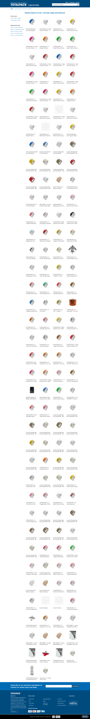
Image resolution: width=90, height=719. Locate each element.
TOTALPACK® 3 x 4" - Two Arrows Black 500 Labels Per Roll (31, 608)
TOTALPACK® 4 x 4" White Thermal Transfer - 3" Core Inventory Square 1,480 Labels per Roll (59, 503)
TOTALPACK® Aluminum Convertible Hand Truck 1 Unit (32, 678)
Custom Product (57, 608)
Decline (58, 716)
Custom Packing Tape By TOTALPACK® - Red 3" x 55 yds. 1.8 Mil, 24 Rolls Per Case (31, 187)
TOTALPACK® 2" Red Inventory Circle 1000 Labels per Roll (31, 363)
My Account (72, 2)
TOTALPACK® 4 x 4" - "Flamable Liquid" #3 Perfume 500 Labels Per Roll (45, 328)
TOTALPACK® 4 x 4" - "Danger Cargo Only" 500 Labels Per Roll (72, 292)
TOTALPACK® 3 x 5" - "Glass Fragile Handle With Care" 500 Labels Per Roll (58, 626)
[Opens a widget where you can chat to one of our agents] (85, 716)
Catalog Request (46, 699)
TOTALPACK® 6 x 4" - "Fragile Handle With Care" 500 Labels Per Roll (72, 573)
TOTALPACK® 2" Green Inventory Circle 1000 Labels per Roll (72, 556)
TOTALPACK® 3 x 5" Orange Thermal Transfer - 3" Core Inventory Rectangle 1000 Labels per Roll (44, 47)
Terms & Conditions (62, 705)
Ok (53, 716)
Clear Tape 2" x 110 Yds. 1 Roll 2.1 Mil (45, 678)
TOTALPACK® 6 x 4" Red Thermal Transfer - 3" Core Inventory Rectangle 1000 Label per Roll (72, 82)
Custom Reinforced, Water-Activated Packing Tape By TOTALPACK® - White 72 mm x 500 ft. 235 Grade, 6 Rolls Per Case (32, 591)
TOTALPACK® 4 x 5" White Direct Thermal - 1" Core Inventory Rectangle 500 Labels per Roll (45, 135)
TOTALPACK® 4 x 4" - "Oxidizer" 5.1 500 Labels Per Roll (58, 275)
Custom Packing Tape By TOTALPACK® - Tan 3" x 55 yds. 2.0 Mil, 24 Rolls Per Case (72, 152)
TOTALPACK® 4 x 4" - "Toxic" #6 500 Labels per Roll (45, 275)
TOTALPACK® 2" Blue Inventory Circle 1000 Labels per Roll (45, 398)
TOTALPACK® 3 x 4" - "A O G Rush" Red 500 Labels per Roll (58, 380)
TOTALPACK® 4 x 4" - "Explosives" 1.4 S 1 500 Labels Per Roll (45, 626)
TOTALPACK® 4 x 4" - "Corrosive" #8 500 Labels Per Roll (31, 257)
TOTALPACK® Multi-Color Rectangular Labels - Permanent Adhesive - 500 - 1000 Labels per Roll (31, 29)
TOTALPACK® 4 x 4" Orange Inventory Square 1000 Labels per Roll (45, 468)
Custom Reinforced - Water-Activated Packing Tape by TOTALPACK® (58, 187)
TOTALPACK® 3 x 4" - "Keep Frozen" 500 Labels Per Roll (31, 485)
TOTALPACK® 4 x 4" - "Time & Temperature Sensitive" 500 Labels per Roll (31, 520)
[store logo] (19, 4)
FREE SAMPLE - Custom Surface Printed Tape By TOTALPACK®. (45, 205)
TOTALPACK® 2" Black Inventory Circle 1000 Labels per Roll (72, 222)
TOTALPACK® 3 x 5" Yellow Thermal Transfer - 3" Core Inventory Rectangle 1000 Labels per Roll (73, 29)
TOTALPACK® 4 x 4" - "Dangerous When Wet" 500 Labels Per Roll (32, 310)
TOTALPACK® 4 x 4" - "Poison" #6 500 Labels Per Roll (45, 257)
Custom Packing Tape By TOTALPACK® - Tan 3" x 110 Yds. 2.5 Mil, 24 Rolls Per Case (72, 520)
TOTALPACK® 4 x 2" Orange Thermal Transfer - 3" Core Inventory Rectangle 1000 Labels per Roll (44, 82)
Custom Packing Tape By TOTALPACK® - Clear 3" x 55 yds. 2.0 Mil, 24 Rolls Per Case (45, 170)
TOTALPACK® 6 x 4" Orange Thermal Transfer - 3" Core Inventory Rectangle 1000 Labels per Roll (71, 99)
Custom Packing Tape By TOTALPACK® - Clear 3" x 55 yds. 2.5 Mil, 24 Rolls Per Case (59, 170)
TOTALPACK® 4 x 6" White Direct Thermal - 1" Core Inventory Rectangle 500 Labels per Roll (72, 117)
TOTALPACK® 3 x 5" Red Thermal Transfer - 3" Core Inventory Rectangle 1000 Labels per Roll (45, 64)
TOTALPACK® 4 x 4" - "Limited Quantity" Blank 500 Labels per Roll (45, 345)
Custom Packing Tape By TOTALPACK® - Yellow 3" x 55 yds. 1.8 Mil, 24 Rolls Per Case (32, 170)
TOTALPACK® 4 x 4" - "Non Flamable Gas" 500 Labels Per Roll (45, 292)
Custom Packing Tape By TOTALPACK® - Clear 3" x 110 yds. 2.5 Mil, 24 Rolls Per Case (45, 450)
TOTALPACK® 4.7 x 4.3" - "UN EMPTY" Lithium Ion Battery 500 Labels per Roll (72, 398)
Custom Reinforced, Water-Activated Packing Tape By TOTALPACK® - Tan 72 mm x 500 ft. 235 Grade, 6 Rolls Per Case (45, 591)
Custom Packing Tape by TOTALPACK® (58, 152)
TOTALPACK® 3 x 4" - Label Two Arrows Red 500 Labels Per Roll (72, 205)
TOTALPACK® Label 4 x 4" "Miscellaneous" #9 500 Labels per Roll (72, 187)
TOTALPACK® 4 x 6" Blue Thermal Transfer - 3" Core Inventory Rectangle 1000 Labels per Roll (59, 117)
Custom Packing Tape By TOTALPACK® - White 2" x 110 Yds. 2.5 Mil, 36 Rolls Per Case (32, 468)
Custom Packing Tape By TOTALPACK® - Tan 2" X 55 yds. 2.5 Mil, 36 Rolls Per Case (59, 538)
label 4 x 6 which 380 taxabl (17, 35)
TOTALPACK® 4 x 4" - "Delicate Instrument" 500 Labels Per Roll (45, 415)
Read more (13, 711)
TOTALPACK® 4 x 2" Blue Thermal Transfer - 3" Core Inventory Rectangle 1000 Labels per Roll (59, 64)
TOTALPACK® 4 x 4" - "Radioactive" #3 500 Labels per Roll (72, 240)
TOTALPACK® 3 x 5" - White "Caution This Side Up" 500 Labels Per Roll (59, 573)
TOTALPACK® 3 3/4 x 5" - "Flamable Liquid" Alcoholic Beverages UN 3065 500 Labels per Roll (32, 415)
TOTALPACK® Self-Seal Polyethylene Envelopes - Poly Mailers (32, 661)
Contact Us (31, 705)
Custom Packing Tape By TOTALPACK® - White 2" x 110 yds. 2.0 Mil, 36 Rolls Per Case (72, 415)
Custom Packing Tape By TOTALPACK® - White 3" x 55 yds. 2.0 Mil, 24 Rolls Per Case (45, 187)
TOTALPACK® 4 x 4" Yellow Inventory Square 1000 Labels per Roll (73, 485)
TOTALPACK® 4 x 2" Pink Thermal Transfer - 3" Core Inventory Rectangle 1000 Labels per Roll (32, 82)
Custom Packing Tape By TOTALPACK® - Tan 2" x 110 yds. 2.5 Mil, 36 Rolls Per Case (45, 538)
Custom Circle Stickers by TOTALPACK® (45, 152)
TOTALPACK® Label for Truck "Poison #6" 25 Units (31, 626)
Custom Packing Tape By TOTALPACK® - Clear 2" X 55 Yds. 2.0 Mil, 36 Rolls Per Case (72, 433)
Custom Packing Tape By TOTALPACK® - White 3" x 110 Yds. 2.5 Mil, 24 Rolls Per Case (59, 520)
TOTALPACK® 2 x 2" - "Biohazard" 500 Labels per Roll (45, 240)
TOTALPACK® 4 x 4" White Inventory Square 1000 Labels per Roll (59, 135)
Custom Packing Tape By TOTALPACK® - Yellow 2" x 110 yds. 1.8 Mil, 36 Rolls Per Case (59, 468)
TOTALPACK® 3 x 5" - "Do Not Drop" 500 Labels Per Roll (31, 503)
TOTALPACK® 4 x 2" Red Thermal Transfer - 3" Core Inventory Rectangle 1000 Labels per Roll (72, 64)
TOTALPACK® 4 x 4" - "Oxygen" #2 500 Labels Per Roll (59, 240)
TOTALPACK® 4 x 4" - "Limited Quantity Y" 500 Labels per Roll (73, 328)
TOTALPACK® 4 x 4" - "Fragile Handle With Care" (31, 222)
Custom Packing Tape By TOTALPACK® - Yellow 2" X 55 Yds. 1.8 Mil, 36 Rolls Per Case (32, 450)
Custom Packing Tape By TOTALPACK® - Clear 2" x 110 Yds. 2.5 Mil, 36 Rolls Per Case (45, 573)
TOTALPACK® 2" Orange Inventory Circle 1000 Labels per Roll (45, 380)
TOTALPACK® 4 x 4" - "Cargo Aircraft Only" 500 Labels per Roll (58, 345)
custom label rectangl (15, 20)
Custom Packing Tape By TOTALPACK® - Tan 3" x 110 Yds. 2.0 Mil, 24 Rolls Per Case (32, 433)
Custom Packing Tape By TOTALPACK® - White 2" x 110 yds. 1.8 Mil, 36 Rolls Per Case (59, 450)
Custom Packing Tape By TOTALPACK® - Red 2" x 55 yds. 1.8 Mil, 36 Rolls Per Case (72, 170)
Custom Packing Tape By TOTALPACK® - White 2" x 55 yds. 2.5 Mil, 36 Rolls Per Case (72, 538)
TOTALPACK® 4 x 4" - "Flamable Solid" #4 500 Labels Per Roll (31, 292)
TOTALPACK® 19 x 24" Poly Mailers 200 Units (58, 661)
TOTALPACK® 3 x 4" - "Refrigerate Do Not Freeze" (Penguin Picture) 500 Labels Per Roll (72, 591)
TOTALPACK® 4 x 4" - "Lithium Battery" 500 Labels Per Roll (72, 257)
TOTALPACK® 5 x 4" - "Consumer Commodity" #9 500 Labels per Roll (45, 310)
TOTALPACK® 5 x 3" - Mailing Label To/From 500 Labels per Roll (58, 205)
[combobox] (64, 4)
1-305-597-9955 (33, 5)
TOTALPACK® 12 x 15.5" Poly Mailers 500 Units (72, 643)
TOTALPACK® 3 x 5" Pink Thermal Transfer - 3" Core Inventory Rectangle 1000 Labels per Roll (32, 47)
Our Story (60, 699)
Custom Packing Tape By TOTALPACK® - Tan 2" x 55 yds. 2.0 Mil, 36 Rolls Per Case (32, 538)
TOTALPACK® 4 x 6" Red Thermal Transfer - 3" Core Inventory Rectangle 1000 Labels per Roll (45, 29)
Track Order (31, 703)
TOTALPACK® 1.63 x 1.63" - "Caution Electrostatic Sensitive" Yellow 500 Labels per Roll (58, 310)
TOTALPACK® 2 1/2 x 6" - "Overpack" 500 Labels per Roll (32, 573)
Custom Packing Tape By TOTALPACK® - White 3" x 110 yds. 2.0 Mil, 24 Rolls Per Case (45, 520)
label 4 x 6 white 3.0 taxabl (16, 31)
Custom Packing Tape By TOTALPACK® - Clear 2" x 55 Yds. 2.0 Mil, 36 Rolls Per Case (45, 485)
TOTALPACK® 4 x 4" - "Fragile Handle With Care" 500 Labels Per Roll (58, 556)
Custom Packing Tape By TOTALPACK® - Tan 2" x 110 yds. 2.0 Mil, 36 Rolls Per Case (59, 433)
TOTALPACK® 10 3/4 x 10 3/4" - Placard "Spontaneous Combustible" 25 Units (45, 661)
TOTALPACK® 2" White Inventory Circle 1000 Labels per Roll (58, 222)
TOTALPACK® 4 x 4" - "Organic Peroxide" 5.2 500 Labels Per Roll (31, 328)
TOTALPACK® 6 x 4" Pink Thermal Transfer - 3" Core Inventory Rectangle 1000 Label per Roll (45, 99)
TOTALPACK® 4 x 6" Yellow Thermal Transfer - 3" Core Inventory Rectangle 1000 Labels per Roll (59, 99)
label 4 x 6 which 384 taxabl (17, 27)
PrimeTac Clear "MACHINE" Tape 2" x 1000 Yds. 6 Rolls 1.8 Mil (72, 661)
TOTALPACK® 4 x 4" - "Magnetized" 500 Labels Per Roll (31, 240)
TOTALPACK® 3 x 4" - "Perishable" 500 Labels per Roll (45, 222)
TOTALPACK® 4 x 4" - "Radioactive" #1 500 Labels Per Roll (31, 275)
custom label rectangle (16, 18)
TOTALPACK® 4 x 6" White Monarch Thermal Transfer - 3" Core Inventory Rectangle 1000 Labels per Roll (31, 135)
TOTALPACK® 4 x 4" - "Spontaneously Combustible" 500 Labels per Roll (72, 503)
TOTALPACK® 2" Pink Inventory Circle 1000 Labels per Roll (31, 380)
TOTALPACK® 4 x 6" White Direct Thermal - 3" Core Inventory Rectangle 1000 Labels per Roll (58, 29)
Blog (44, 701)
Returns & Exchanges (45, 704)
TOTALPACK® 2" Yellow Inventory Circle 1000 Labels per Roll (58, 328)
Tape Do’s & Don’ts (62, 701)
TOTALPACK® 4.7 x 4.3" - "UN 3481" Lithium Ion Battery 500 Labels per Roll (72, 363)
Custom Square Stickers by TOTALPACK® (32, 152)
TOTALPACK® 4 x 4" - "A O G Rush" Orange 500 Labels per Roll (72, 380)
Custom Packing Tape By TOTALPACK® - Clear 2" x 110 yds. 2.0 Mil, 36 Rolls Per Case (45, 433)
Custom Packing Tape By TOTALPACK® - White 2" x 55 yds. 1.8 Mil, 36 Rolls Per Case (72, 450)
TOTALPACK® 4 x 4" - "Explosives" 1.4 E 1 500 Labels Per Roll (45, 363)
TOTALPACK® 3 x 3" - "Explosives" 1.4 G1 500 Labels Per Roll (72, 310)
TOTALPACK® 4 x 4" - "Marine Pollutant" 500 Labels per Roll (72, 275)
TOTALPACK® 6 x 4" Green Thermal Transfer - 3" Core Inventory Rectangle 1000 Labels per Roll (32, 99)
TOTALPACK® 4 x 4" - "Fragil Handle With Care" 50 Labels (45, 556)
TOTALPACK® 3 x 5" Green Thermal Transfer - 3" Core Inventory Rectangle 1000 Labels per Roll (73, 47)
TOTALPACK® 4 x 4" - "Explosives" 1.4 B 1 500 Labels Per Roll (59, 363)
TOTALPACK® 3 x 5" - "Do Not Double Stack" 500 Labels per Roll (72, 608)
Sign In (67, 2)
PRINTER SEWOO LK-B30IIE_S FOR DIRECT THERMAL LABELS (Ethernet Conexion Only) (31, 398)
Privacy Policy (60, 703)
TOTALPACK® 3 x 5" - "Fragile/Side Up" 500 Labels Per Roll (45, 503)
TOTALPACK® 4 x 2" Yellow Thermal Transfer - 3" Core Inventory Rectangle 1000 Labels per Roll (59, 82)
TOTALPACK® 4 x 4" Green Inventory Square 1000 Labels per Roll (59, 398)
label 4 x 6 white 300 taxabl (17, 33)
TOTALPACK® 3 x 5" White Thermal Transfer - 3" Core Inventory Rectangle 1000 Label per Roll (32, 64)
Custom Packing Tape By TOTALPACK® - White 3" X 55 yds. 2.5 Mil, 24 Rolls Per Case (72, 468)
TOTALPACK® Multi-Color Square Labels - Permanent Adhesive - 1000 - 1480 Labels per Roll (72, 135)
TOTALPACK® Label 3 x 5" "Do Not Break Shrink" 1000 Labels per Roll (32, 205)
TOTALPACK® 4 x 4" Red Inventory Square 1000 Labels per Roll (72, 345)
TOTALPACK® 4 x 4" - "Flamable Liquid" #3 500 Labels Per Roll (58, 292)
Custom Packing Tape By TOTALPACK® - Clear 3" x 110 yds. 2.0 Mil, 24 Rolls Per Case (31, 556)
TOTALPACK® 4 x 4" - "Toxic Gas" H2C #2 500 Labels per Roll (31, 345)
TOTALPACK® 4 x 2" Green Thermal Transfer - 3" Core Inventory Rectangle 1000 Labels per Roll (59, 47)
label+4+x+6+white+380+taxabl (17, 29)
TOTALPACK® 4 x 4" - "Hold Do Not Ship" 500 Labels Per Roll (59, 591)
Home (12, 8)
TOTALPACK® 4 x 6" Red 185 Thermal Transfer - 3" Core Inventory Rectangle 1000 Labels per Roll (32, 117)
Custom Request (44, 608)
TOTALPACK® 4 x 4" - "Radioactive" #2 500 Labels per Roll (58, 257)
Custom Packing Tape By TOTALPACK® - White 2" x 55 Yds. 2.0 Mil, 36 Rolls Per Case (59, 415)
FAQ (30, 701)
